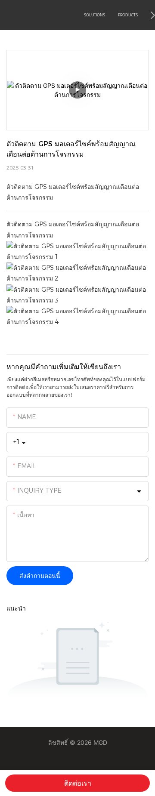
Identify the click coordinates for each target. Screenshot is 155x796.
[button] (152, 15)
